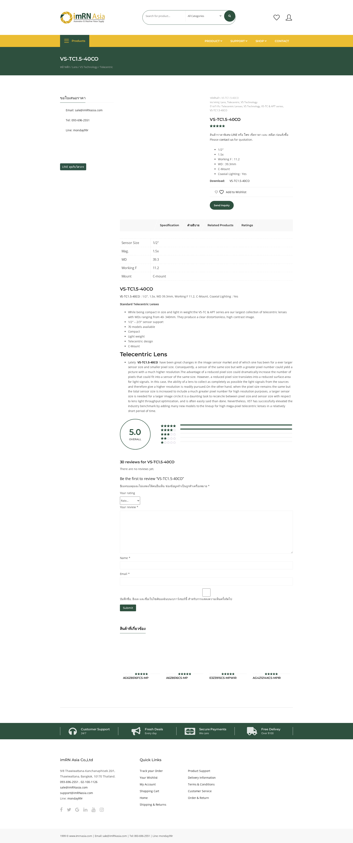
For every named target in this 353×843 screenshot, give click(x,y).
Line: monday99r (76, 130)
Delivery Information (202, 778)
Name (125, 558)
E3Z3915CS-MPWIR (222, 678)
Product (212, 41)
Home (144, 798)
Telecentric (106, 67)
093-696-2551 (69, 782)
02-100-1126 (89, 782)
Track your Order (151, 771)
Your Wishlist (149, 778)
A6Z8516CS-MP (177, 678)
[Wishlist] (277, 17)
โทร (246, 135)
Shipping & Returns (153, 804)
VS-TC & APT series (272, 106)
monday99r (75, 798)
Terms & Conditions (201, 784)
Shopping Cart (149, 791)
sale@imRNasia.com (74, 787)
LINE (234, 135)
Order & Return (198, 798)
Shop (260, 41)
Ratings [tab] (247, 225)
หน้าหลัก (65, 67)
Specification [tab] (169, 225)
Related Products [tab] (220, 225)
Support (238, 41)
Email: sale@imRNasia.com (84, 110)
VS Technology (88, 67)
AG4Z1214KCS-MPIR (267, 678)
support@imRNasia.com (76, 793)
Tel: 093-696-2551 (77, 120)
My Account (148, 784)
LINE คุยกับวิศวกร (73, 167)
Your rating (127, 493)
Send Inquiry (221, 205)
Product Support (199, 771)
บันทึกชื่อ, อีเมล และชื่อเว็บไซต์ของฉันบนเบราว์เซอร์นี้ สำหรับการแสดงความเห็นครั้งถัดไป (176, 599)
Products (78, 41)
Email (125, 574)
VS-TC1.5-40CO (218, 110)
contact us (226, 139)
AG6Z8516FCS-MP (136, 678)
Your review (129, 507)
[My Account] (289, 17)
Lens (75, 67)
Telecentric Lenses (231, 106)
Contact (282, 41)
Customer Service (200, 791)
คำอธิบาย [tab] (193, 225)
